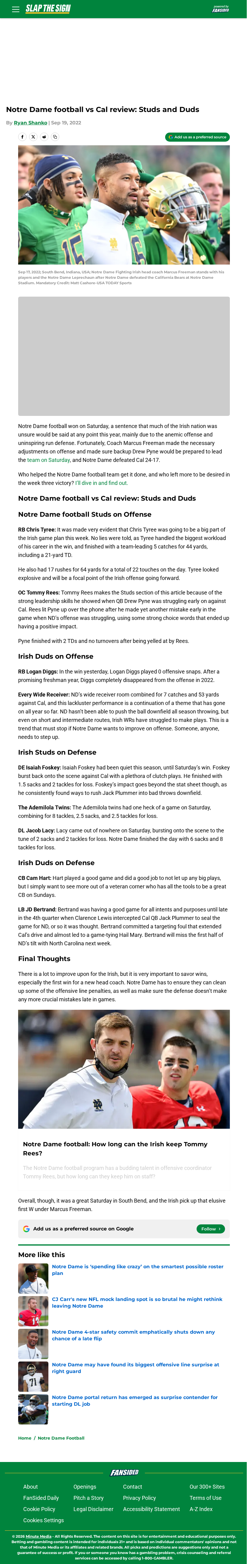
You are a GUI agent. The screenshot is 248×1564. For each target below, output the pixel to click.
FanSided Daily (41, 1498)
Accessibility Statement (151, 1509)
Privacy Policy (139, 1498)
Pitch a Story (88, 1498)
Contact (132, 1486)
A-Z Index (201, 1509)
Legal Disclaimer (93, 1509)
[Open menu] (15, 9)
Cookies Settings (43, 1520)
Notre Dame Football (61, 1438)
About (30, 1486)
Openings (84, 1486)
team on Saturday (48, 460)
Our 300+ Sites (207, 1486)
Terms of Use (206, 1498)
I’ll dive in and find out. (101, 483)
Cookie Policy (39, 1509)
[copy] (55, 137)
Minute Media (38, 1536)
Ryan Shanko (30, 123)
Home (24, 1438)
